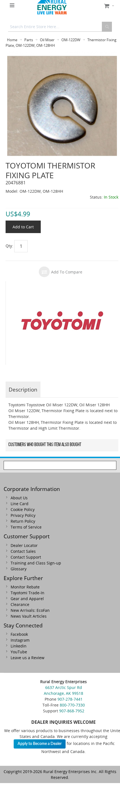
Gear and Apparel (27, 598)
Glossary (19, 568)
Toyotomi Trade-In (27, 592)
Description (23, 389)
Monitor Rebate (25, 587)
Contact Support (26, 557)
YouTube (19, 651)
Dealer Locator (24, 545)
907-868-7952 (71, 710)
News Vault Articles (29, 616)
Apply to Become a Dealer (40, 744)
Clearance (20, 604)
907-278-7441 (70, 699)
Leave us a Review (27, 657)
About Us (19, 497)
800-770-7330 (72, 705)
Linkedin (19, 646)
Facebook (19, 634)
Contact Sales (23, 551)
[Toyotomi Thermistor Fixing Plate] (62, 54)
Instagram (20, 640)
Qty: (9, 245)
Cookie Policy (23, 509)
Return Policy (23, 521)
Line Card (19, 503)
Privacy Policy (23, 515)
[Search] (107, 27)
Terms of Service (26, 527)
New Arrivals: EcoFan (30, 610)
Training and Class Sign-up (36, 563)
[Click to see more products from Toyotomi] (62, 323)
